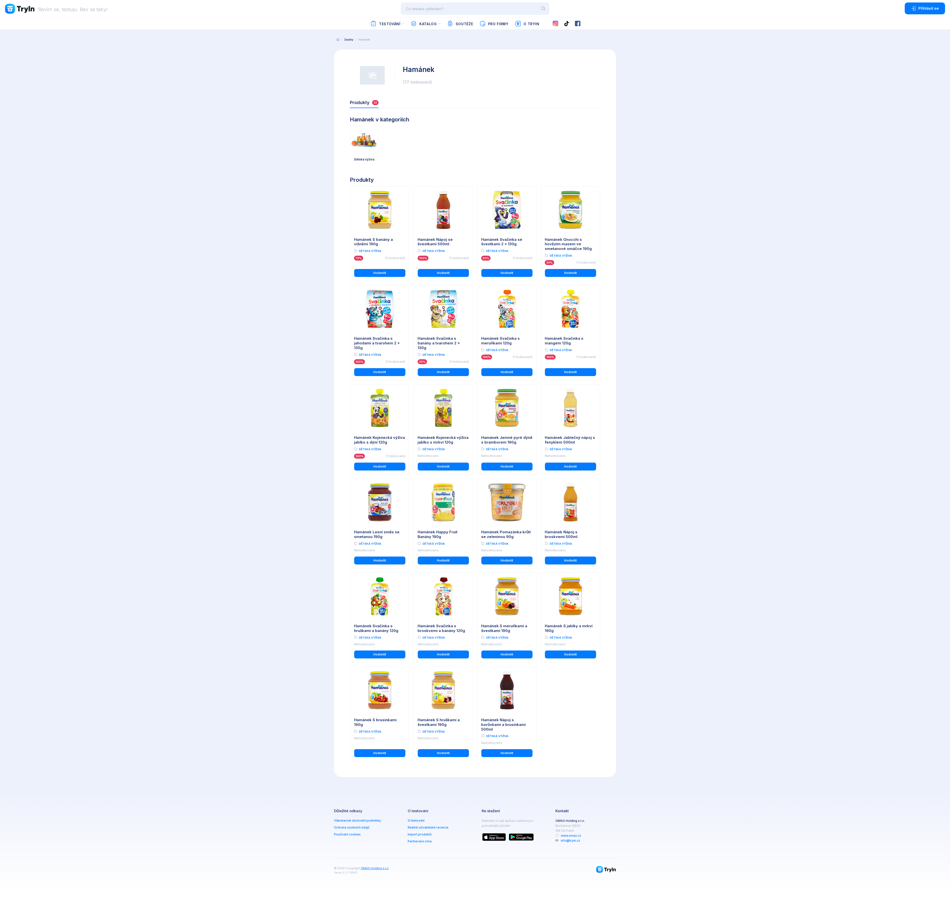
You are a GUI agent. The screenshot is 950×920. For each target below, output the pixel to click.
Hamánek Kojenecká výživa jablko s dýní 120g (379, 440)
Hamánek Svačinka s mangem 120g (564, 340)
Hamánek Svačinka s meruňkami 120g (500, 340)
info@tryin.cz (570, 840)
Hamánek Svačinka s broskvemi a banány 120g (441, 628)
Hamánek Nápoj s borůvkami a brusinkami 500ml (503, 725)
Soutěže (464, 24)
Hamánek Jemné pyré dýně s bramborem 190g (506, 440)
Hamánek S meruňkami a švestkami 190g (504, 628)
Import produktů (419, 834)
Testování (390, 24)
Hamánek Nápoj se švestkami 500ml (435, 242)
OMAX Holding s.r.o (375, 868)
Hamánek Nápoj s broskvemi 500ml (561, 534)
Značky (348, 39)
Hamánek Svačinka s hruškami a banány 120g (376, 628)
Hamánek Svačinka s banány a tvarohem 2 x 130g (439, 343)
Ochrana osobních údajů (351, 827)
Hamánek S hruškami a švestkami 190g (439, 722)
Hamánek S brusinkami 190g (375, 722)
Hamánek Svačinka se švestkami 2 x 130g (501, 242)
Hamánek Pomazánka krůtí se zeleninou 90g (506, 534)
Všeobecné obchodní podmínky (357, 820)
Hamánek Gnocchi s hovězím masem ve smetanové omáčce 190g (568, 244)
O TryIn (531, 24)
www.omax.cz (571, 835)
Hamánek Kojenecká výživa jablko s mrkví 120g (443, 440)
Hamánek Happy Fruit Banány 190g (437, 534)
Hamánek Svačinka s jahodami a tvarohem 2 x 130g (377, 343)
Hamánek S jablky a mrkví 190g (569, 628)
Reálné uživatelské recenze (428, 827)
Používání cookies (347, 834)
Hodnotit (379, 273)
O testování (416, 820)
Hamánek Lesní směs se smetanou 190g (377, 534)
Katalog (428, 24)
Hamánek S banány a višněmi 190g (373, 242)
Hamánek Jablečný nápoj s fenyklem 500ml (570, 440)
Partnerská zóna (420, 841)
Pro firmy (498, 24)
